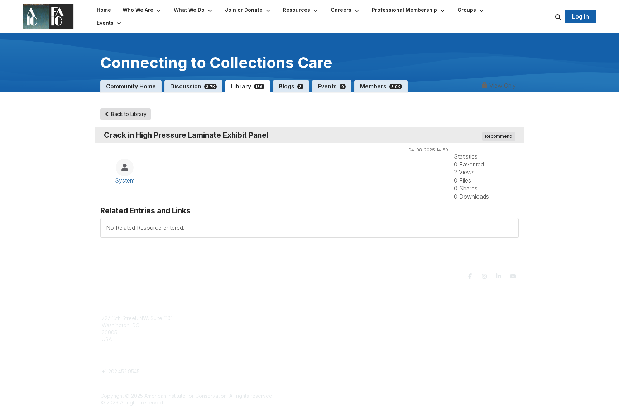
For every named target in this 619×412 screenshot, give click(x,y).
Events (331, 86)
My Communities (227, 318)
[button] (142, 10)
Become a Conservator (341, 346)
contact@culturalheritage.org (136, 361)
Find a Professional (336, 339)
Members (380, 86)
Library (247, 86)
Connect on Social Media (449, 339)
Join (319, 318)
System (125, 180)
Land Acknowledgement (448, 318)
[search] (549, 16)
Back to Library (128, 114)
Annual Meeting (332, 332)
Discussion (192, 86)
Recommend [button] (498, 136)
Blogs (290, 86)
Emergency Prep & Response (349, 353)
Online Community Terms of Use (457, 325)
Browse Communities (232, 325)
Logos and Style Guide (447, 332)
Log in (580, 16)
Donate (322, 325)
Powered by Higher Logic (488, 396)
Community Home (131, 86)
